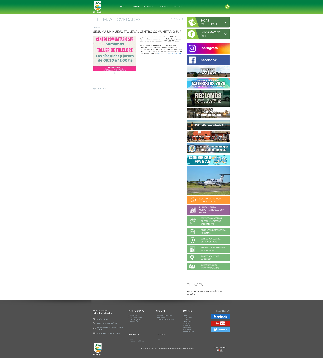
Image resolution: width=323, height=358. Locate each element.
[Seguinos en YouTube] (220, 324)
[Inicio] (97, 7)
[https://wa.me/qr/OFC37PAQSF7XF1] (208, 148)
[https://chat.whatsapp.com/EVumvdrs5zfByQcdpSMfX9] (208, 125)
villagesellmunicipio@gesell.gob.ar (108, 333)
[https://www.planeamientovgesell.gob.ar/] (208, 210)
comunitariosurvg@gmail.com (169, 53)
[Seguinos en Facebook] (220, 317)
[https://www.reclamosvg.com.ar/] (208, 99)
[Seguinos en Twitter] (220, 330)
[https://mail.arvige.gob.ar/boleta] (208, 232)
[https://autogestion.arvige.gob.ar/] (208, 200)
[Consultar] (208, 22)
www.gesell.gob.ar (188, 348)
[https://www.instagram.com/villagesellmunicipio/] (208, 49)
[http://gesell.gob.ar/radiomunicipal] (208, 160)
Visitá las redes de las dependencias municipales (204, 292)
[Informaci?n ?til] (208, 34)
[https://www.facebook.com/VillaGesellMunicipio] (208, 60)
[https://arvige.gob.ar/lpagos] (208, 241)
